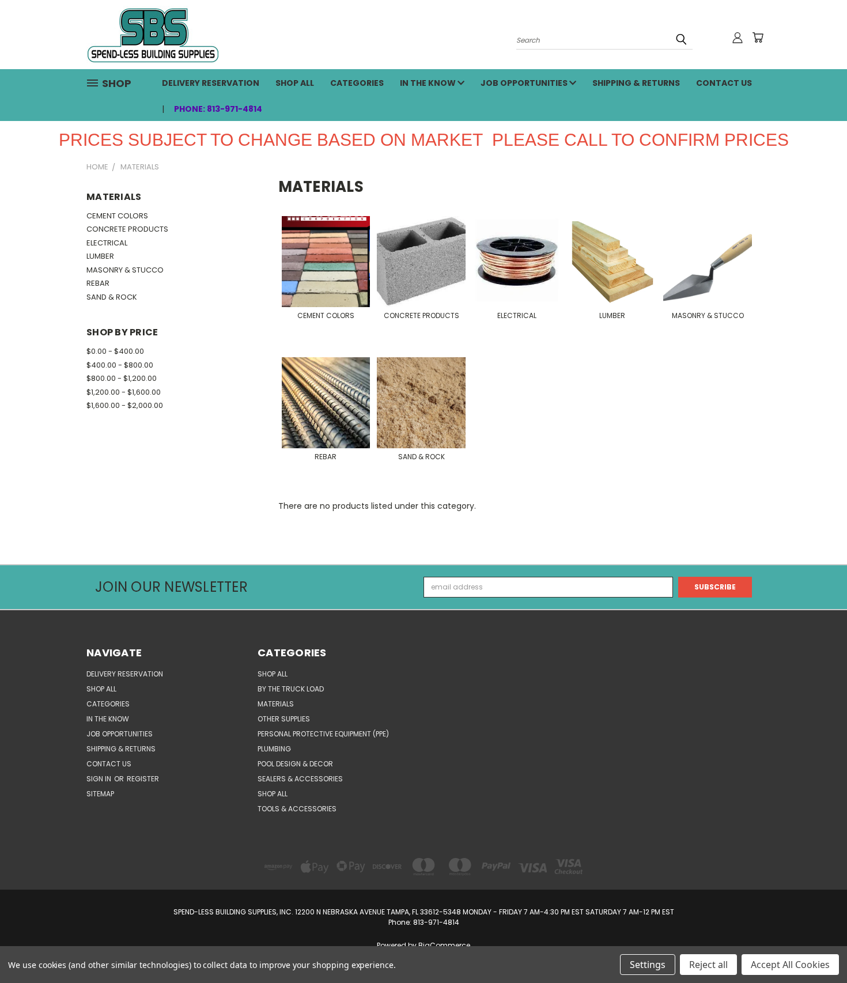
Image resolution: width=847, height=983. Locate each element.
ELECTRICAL (106, 242)
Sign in (99, 779)
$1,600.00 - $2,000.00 (124, 405)
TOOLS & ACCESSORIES (297, 809)
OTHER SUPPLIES (284, 719)
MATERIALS (276, 704)
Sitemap (100, 794)
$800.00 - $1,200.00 (121, 378)
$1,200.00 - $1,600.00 (123, 392)
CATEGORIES (357, 83)
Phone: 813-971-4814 (218, 109)
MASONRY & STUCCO (125, 269)
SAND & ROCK (111, 297)
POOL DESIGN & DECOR (295, 764)
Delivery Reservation (210, 83)
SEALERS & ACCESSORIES (300, 779)
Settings (648, 964)
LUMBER (100, 256)
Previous (818, 947)
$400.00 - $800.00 (119, 365)
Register (143, 779)
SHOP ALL (294, 83)
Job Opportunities (525, 83)
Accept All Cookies (790, 964)
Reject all (708, 964)
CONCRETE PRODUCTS (127, 229)
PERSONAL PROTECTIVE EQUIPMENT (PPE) (323, 734)
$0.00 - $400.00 (115, 351)
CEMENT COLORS (117, 215)
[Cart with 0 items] (757, 37)
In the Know (428, 83)
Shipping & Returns (636, 83)
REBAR (97, 283)
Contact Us (724, 83)
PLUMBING (274, 749)
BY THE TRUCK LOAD (291, 689)
